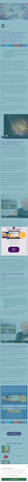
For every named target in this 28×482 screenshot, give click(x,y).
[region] (14, 473)
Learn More (14, 249)
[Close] (26, 466)
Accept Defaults (14, 479)
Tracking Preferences (14, 475)
